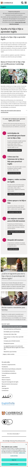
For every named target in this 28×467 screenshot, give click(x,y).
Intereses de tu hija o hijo (10, 334)
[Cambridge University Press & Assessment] (12, 418)
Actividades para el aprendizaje (11, 331)
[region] (14, 454)
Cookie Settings (14, 455)
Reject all (14, 460)
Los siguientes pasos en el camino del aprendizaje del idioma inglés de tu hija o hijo (14, 347)
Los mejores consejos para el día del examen (16, 232)
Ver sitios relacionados (13, 433)
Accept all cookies (14, 464)
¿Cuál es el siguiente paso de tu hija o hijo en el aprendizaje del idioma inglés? (13, 276)
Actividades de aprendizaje (15, 150)
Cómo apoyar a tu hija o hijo (15, 212)
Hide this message (14, 24)
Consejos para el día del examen (12, 341)
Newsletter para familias (10, 351)
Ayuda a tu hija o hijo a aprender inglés (12, 326)
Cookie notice (22, 452)
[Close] (26, 444)
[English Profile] (8, 408)
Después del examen (9, 343)
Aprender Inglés (6, 324)
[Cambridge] (7, 2)
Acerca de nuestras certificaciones (12, 329)
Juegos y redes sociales (8, 354)
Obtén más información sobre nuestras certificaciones (11, 111)
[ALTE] (7, 401)
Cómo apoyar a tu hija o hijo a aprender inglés (14, 337)
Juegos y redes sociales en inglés (16, 194)
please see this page (20, 22)
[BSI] (7, 428)
